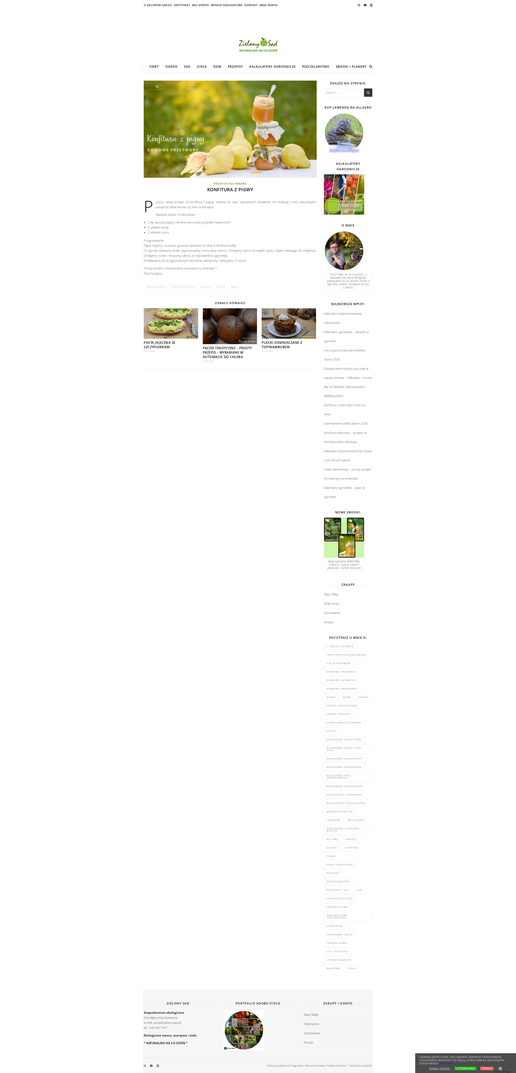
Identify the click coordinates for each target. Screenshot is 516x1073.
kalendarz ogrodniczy (345, 758)
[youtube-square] (371, 5)
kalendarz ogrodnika (344, 767)
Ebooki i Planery (351, 66)
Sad (187, 66)
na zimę (220, 286)
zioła (352, 968)
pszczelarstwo (338, 881)
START (154, 66)
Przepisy (235, 66)
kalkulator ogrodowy (345, 794)
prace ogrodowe (340, 864)
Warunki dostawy (315, 1065)
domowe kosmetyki (342, 680)
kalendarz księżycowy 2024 (344, 749)
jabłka (363, 697)
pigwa (234, 286)
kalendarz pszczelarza (345, 786)
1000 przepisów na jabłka (346, 654)
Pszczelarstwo (316, 66)
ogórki (332, 847)
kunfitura (205, 286)
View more (446, 1063)
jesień (331, 730)
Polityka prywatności (278, 1065)
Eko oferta (200, 5)
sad (359, 889)
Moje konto (269, 5)
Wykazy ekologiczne (226, 5)
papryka (351, 847)
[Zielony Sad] (258, 35)
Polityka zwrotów (336, 1065)
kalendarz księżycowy (344, 739)
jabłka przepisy (339, 714)
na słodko (356, 820)
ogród (351, 839)
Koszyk (328, 622)
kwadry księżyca (340, 811)
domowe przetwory (183, 286)
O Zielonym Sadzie (158, 5)
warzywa (333, 968)
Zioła (202, 66)
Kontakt (251, 5)
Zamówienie (332, 613)
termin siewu (337, 942)
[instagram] (359, 5)
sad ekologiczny (340, 898)
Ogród (171, 66)
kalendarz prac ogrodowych (339, 776)
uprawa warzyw (339, 959)
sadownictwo (337, 906)
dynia (331, 697)
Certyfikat (182, 5)
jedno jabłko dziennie (344, 722)
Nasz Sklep (331, 594)
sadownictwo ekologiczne (337, 916)
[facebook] (365, 5)
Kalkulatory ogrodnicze (272, 66)
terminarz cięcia (340, 934)
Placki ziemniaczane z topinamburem (282, 344)
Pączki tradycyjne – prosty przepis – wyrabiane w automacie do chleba (227, 352)
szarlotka (335, 926)
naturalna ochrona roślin (343, 829)
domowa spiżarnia (156, 286)
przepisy (333, 873)
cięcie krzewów (339, 663)
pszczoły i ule (338, 889)
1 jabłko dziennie (340, 646)
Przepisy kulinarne (230, 183)
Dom (217, 66)
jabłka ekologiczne (342, 705)
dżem (347, 697)
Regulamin (297, 1065)
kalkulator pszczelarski (346, 803)
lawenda (333, 820)
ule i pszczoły (338, 951)
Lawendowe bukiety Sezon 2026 (346, 423)
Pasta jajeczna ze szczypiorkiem (160, 344)
